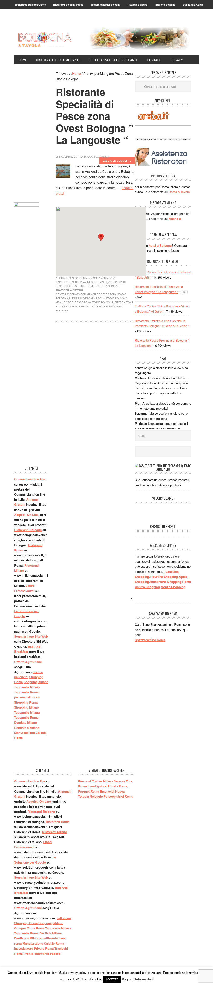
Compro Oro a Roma (29, 928)
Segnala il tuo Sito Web (31, 636)
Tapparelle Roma (26, 692)
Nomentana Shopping (165, 581)
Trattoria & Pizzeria (69, 290)
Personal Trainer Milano (95, 781)
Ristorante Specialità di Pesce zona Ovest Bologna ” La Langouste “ (95, 116)
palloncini (21, 677)
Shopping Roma (26, 702)
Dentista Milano (25, 722)
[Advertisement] (31, 133)
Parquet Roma (88, 791)
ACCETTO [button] (111, 979)
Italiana (80, 282)
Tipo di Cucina (75, 286)
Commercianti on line (29, 479)
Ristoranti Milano (54, 832)
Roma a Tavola (179, 192)
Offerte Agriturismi (28, 661)
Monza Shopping (173, 587)
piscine (37, 672)
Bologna (80, 278)
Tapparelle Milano (27, 687)
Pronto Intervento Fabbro (42, 953)
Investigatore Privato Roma (34, 948)
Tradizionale (111, 286)
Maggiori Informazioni (137, 979)
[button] (101, 237)
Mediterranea (97, 282)
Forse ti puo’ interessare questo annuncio (167, 467)
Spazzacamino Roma (150, 640)
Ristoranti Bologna (28, 530)
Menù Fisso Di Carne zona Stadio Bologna (98, 298)
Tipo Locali (93, 286)
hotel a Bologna (160, 245)
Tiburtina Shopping (164, 576)
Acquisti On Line (26, 514)
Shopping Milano (36, 682)
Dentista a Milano (26, 727)
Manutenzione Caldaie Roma (43, 943)
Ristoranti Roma (57, 821)
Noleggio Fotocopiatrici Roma (111, 796)
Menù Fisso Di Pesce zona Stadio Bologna (84, 302)
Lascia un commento (117, 160)
